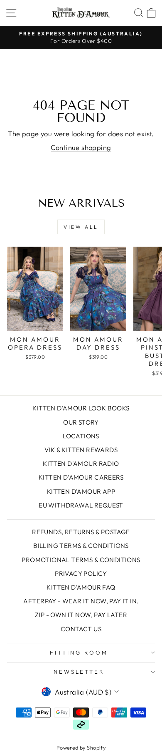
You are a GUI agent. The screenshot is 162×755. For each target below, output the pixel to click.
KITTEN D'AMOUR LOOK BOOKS (80, 408)
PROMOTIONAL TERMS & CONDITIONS (81, 560)
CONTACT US (81, 629)
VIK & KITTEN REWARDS (81, 450)
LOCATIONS (81, 436)
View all (81, 227)
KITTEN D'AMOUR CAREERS (81, 477)
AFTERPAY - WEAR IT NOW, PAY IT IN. (80, 601)
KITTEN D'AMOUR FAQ (81, 587)
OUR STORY (81, 422)
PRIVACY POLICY (81, 574)
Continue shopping (81, 147)
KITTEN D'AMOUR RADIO (81, 464)
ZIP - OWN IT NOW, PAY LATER (81, 615)
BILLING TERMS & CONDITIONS (81, 546)
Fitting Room (79, 652)
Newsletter (79, 671)
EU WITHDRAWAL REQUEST (81, 505)
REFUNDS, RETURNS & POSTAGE (81, 532)
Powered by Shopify (81, 747)
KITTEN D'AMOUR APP (81, 491)
